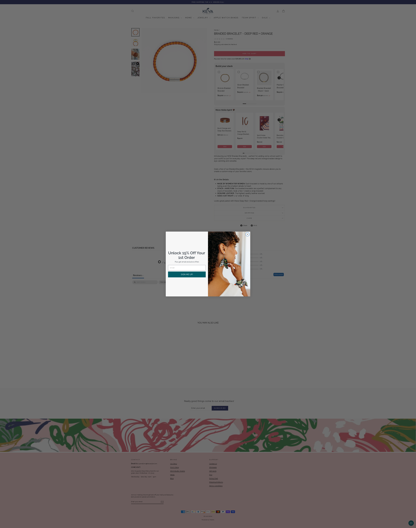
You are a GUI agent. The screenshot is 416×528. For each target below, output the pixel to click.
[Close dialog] (247, 234)
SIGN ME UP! (187, 274)
